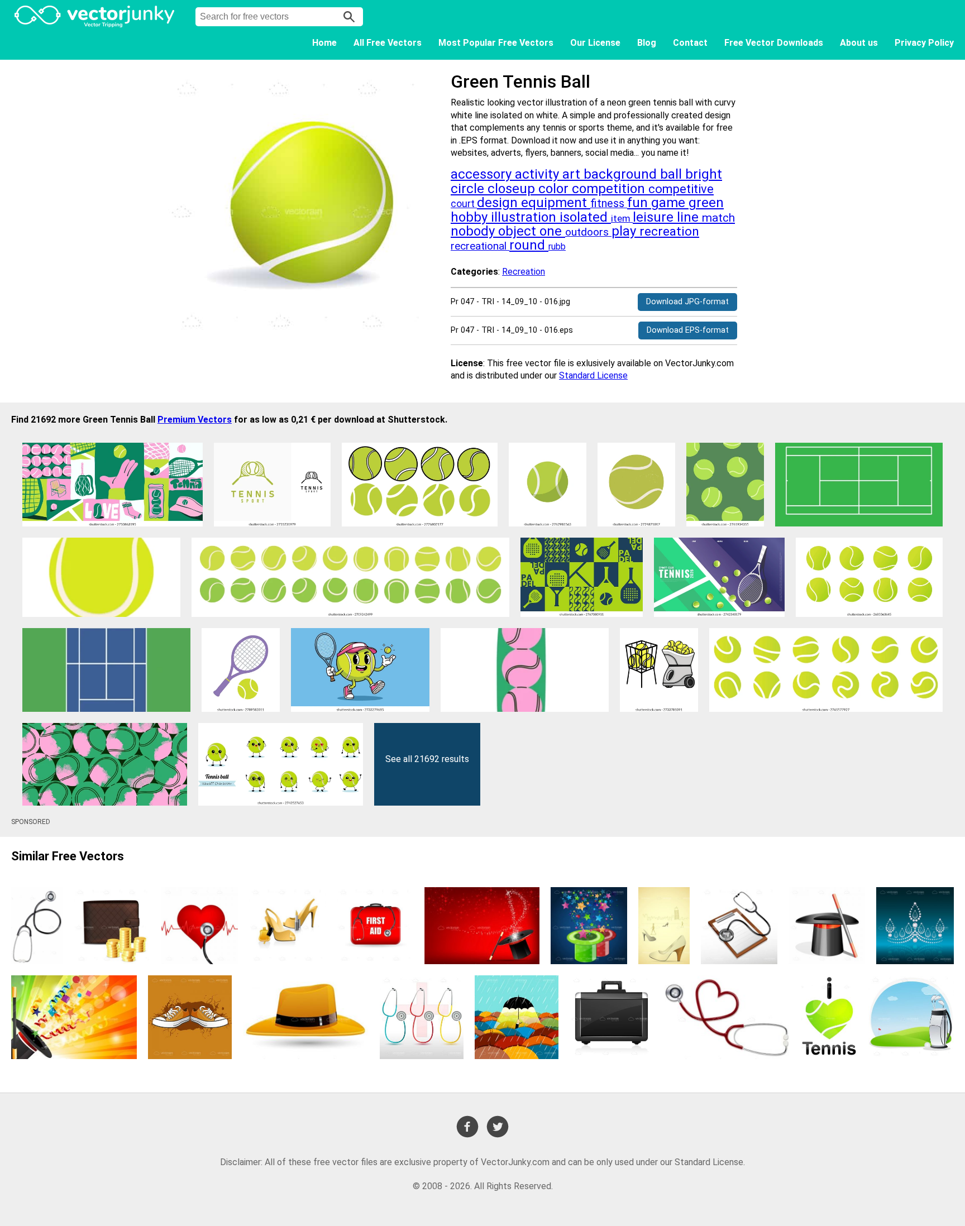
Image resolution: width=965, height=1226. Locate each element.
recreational (480, 246)
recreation (669, 231)
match (718, 217)
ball (672, 174)
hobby (471, 217)
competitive (681, 189)
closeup (513, 189)
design (499, 202)
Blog (646, 42)
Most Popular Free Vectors (495, 42)
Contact (690, 42)
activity (538, 174)
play (625, 231)
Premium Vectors (194, 419)
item (622, 218)
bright (703, 174)
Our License (595, 42)
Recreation (523, 271)
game (670, 202)
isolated (585, 217)
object (518, 231)
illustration (525, 217)
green (706, 202)
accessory (483, 174)
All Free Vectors (387, 42)
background (622, 174)
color (555, 189)
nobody (474, 231)
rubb (557, 246)
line (689, 217)
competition (610, 189)
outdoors (588, 232)
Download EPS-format (688, 330)
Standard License (593, 375)
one (552, 231)
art (573, 174)
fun (639, 202)
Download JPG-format (687, 301)
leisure (655, 217)
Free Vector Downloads (773, 42)
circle (469, 189)
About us (859, 42)
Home (324, 42)
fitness (608, 203)
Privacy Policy (924, 42)
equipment (555, 202)
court (464, 203)
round (528, 245)
